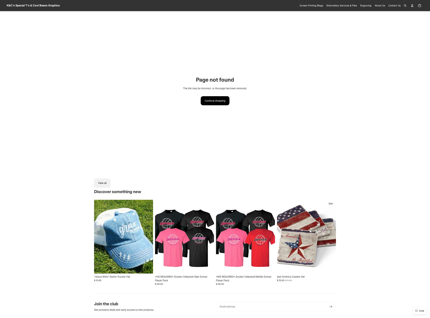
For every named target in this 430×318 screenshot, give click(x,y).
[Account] (412, 5)
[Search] (405, 5)
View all (102, 182)
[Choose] (209, 268)
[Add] (148, 268)
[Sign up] (330, 306)
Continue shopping (215, 100)
